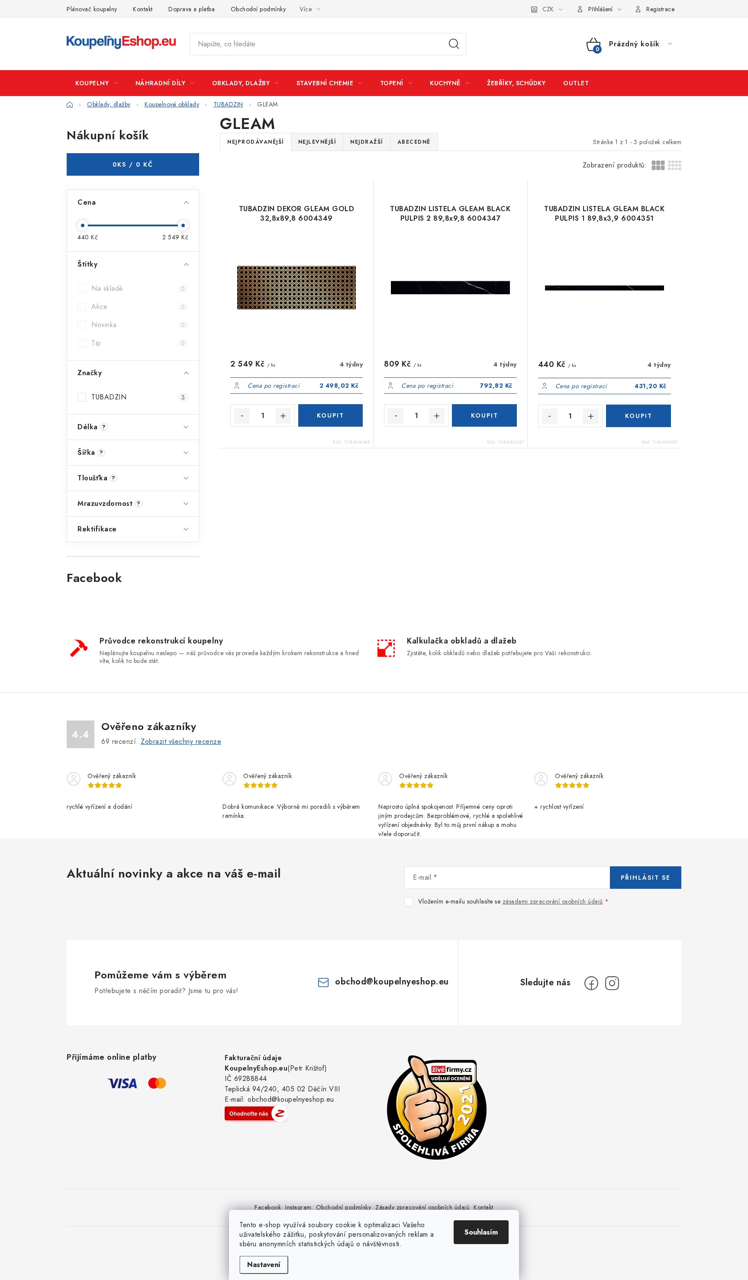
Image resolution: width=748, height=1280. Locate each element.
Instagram (298, 1207)
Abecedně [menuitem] (414, 142)
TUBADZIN (138, 397)
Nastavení (263, 1265)
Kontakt (143, 9)
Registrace (660, 9)
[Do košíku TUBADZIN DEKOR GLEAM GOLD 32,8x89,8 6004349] (330, 415)
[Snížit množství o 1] (242, 416)
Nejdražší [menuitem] (366, 142)
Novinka (138, 325)
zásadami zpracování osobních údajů (553, 901)
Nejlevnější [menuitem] (317, 142)
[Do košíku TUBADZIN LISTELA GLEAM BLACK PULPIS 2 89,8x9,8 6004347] (484, 415)
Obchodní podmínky (258, 9)
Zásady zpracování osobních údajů (422, 1207)
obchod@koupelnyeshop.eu (392, 981)
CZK (548, 9)
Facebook (268, 1207)
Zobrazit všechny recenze (181, 741)
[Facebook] (591, 983)
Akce (138, 307)
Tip (138, 343)
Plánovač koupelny (92, 9)
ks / (133, 164)
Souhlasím (481, 1232)
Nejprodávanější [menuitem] (255, 142)
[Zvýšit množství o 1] (283, 416)
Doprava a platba (191, 9)
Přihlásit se (646, 877)
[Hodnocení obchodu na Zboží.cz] (257, 1113)
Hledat (454, 44)
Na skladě (138, 288)
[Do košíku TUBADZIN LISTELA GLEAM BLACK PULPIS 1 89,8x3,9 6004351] (638, 416)
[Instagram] (612, 983)
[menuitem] (96, 83)
